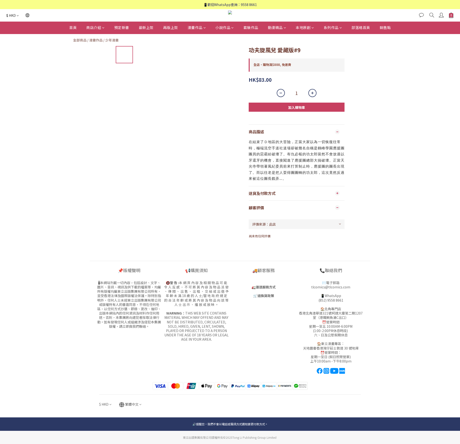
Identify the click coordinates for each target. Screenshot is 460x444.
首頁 (73, 27)
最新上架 (146, 27)
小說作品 (222, 27)
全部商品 (79, 40)
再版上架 (170, 27)
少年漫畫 (112, 40)
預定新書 (121, 27)
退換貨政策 (265, 295)
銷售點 (385, 27)
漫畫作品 (195, 27)
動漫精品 (275, 27)
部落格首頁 (360, 27)
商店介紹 (93, 27)
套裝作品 (250, 27)
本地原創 (303, 27)
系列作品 (331, 27)
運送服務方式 (266, 287)
